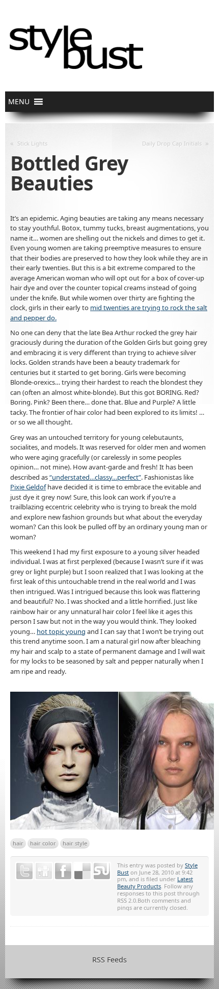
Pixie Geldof (28, 486)
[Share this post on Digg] (44, 871)
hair (18, 843)
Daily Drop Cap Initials (172, 143)
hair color (43, 843)
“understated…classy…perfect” (95, 477)
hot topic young (61, 631)
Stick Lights (32, 143)
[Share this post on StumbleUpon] (102, 871)
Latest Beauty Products (155, 882)
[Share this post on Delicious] (82, 871)
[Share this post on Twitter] (24, 871)
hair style (75, 843)
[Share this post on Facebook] (63, 871)
